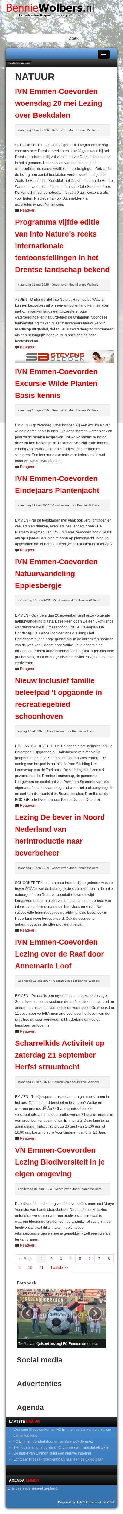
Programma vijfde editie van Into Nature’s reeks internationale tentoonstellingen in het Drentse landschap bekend (62, 246)
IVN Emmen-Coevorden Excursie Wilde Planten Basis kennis (56, 383)
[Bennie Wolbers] (61, 12)
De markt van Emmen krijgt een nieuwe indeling (52, 1453)
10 (30, 1268)
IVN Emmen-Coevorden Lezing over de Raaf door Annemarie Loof (59, 954)
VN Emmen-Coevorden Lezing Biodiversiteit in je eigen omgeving (60, 1162)
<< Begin (26, 1259)
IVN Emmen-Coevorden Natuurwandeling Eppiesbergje (56, 574)
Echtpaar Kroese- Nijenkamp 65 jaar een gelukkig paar (58, 1459)
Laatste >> (59, 1268)
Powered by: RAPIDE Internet (79, 1502)
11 (42, 1268)
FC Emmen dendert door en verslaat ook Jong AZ (53, 1441)
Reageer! (27, 210)
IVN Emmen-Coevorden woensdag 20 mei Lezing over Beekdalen (58, 103)
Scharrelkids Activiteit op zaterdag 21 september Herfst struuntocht (59, 1055)
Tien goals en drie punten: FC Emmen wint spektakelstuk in (61, 1447)
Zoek (74, 38)
